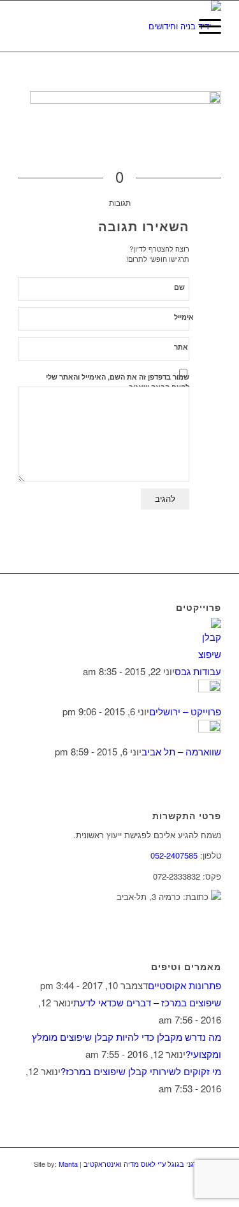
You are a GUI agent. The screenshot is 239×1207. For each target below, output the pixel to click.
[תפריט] (203, 26)
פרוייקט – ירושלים (185, 711)
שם (179, 287)
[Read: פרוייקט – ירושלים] (209, 688)
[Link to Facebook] (192, 1191)
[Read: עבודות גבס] (209, 654)
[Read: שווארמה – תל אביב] (209, 728)
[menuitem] (173, 26)
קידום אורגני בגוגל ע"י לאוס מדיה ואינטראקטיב (151, 1164)
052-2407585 (174, 855)
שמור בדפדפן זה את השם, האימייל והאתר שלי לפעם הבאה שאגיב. (117, 382)
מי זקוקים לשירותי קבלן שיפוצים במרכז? (141, 1071)
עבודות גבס (198, 671)
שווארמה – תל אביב (181, 751)
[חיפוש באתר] (173, 26)
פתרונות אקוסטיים (184, 985)
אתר (181, 347)
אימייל (184, 317)
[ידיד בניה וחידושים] (140, 26)
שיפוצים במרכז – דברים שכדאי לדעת (147, 1002)
